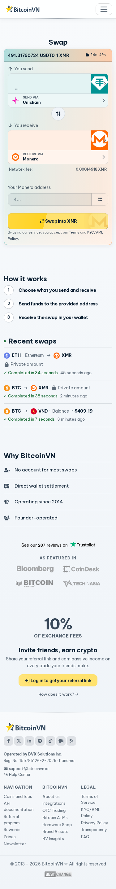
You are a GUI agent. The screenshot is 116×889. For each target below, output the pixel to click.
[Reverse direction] (58, 113)
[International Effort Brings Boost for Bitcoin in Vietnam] (81, 568)
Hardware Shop (57, 824)
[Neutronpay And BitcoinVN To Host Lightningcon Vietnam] (34, 583)
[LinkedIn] (29, 741)
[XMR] (99, 140)
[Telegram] (40, 741)
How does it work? (56, 694)
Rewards (12, 829)
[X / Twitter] (19, 741)
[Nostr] (61, 741)
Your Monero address (29, 187)
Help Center (19, 774)
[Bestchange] (58, 874)
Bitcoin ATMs (55, 817)
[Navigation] (104, 9)
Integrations (54, 803)
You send (23, 69)
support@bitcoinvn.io (29, 768)
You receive (25, 125)
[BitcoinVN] (22, 9)
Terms (74, 232)
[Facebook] (8, 741)
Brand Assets (55, 831)
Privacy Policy (94, 822)
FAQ (85, 836)
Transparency (94, 829)
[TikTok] (50, 741)
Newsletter (15, 843)
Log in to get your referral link (61, 680)
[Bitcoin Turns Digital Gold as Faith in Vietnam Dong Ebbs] (35, 568)
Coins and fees (18, 796)
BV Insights (53, 838)
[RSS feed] (71, 741)
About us (51, 796)
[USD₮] (99, 84)
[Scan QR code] (99, 199)
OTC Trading (54, 810)
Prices (10, 836)
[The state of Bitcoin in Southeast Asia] (82, 583)
